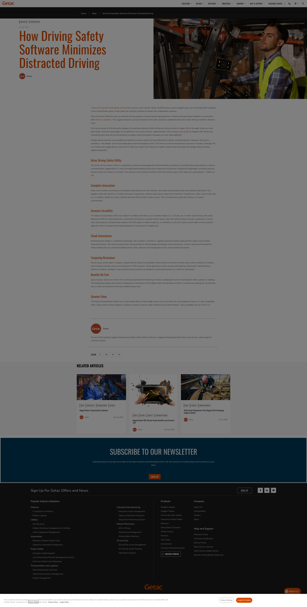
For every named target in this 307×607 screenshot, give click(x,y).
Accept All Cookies (244, 600)
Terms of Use (53, 602)
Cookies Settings (226, 600)
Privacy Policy (33, 602)
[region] (153, 600)
